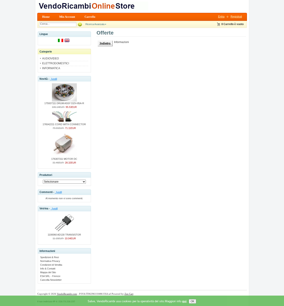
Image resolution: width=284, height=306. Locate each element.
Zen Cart (128, 293)
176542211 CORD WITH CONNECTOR (64, 124)
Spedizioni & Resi (49, 257)
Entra (221, 16)
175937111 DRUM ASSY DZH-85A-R (64, 103)
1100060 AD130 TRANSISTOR (64, 234)
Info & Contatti (47, 268)
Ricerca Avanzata (95, 24)
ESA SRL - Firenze (50, 276)
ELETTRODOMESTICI (55, 63)
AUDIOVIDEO (50, 58)
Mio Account (67, 16)
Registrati (236, 16)
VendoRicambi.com (67, 293)
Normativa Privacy (50, 261)
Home (46, 16)
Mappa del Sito (48, 272)
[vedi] (53, 79)
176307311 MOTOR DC (64, 159)
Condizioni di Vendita (51, 264)
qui (184, 301)
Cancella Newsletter (51, 280)
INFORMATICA (51, 68)
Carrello (90, 16)
